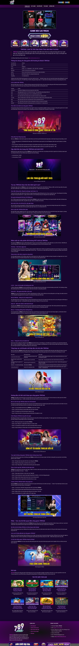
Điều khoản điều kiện (35, 629)
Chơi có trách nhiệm (35, 631)
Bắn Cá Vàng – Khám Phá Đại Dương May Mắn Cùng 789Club (46, 589)
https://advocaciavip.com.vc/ (34, 58)
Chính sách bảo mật (35, 627)
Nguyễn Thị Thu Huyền (57, 627)
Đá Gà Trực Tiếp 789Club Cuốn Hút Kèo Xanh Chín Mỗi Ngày (32, 607)
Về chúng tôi (33, 625)
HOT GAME (33, 6)
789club (10, 634)
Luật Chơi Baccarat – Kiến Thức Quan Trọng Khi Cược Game (61, 607)
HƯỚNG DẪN (51, 6)
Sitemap (32, 633)
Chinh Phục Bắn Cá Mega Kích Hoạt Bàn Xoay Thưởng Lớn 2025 (17, 607)
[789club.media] (14, 2)
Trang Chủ (27, 6)
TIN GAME (46, 6)
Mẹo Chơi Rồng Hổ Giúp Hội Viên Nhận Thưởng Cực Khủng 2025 (47, 607)
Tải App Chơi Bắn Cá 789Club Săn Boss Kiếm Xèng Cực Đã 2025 (61, 589)
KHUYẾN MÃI (39, 6)
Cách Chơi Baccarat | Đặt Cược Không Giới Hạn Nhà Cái (32, 589)
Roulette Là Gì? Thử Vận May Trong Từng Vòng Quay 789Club (17, 589)
